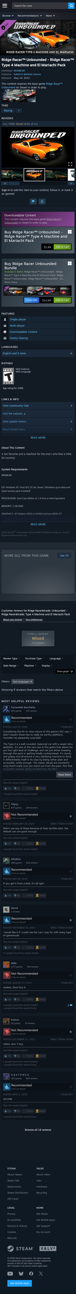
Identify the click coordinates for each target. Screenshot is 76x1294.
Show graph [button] (63, 671)
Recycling (41, 1192)
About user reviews (12, 619)
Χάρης (14, 804)
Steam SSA (13, 1180)
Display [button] (46, 665)
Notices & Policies (17, 1225)
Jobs (39, 1180)
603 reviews (32, 863)
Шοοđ (14, 907)
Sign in (6, 190)
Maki (14, 963)
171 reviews (31, 711)
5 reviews (15, 911)
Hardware (41, 1186)
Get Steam (42, 1213)
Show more (10, 282)
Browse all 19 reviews (38, 1129)
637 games (16, 807)
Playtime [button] (29, 665)
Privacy (11, 1213)
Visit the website (13, 413)
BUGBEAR (19, 70)
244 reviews (32, 807)
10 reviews (30, 1023)
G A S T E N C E (20, 1074)
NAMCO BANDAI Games (27, 74)
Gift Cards (12, 1198)
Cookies (11, 1231)
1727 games (17, 966)
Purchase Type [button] (33, 658)
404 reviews (33, 966)
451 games (16, 1078)
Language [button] (55, 658)
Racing (8, 110)
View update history (14, 421)
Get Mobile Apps (19, 1283)
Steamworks (14, 1186)
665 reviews (32, 1078)
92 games (15, 1023)
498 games (16, 863)
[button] (8, 15)
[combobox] (40, 6)
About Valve (43, 1174)
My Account (43, 1231)
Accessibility (14, 1219)
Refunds (12, 1238)
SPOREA (16, 859)
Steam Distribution (17, 1192)
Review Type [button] (10, 658)
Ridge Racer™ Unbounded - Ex (45, 278)
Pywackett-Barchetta (23, 707)
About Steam (14, 1174)
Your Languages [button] (21, 681)
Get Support (43, 1225)
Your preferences (34, 619)
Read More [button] (64, 774)
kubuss (15, 1019)
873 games (16, 711)
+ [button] (19, 110)
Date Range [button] (9, 665)
